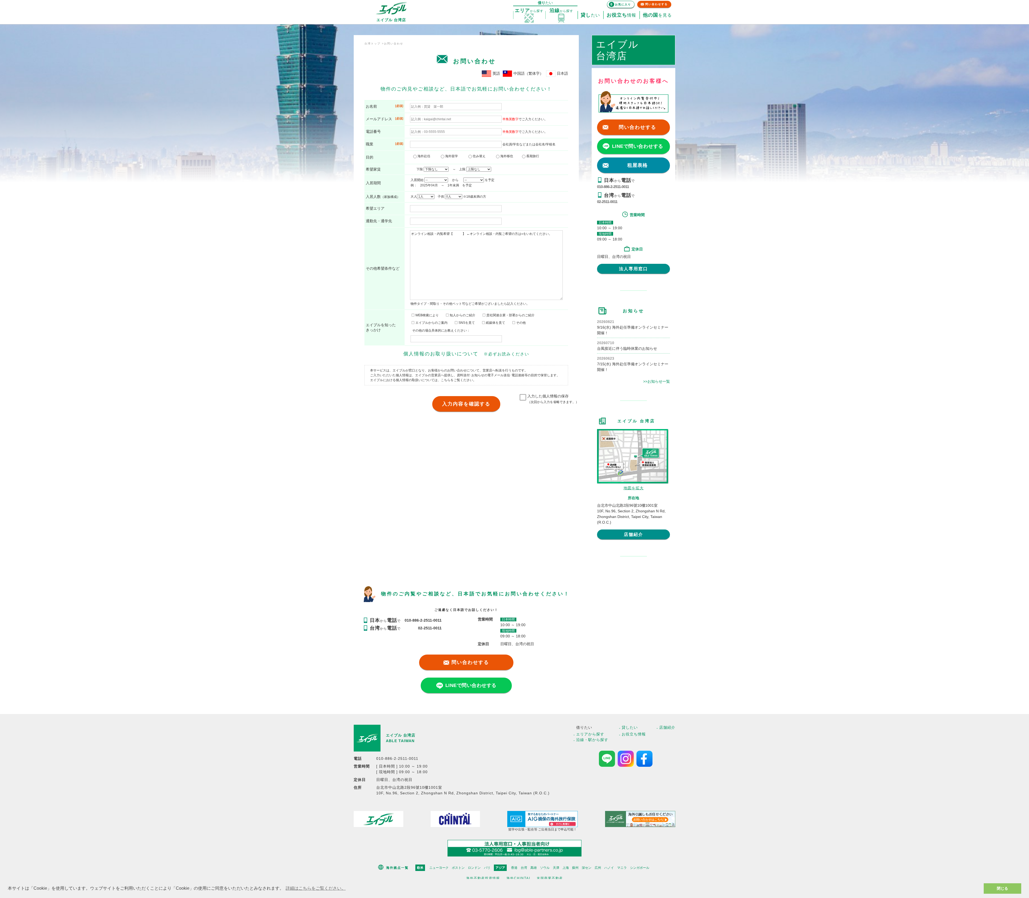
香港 (514, 868)
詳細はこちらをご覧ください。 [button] (316, 888)
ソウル (545, 868)
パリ (487, 868)
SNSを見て (466, 323)
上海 (565, 868)
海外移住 (507, 156)
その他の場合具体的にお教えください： (441, 330)
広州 (598, 868)
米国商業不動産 (550, 878)
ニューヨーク (439, 868)
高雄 (533, 868)
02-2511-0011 (607, 202)
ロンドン (474, 868)
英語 (496, 73)
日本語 (562, 73)
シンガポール (639, 868)
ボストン (458, 868)
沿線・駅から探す (592, 740)
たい (590, 15)
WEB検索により (427, 315)
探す (529, 10)
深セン (586, 868)
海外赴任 (425, 156)
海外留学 (452, 156)
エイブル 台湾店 (400, 735)
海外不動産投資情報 (483, 878)
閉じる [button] (1002, 888)
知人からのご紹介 (462, 315)
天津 (556, 868)
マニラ (622, 868)
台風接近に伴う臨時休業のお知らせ (627, 348)
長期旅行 (532, 156)
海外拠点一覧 (397, 868)
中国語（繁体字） (528, 73)
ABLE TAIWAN (400, 741)
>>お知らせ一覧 (656, 381)
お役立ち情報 (634, 734)
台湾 (524, 868)
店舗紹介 (633, 534)
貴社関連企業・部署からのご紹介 (510, 315)
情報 (621, 15)
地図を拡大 (634, 488)
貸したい (630, 727)
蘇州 (575, 868)
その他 (520, 323)
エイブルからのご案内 (431, 323)
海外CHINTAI (518, 878)
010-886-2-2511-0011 (613, 187)
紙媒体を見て (495, 323)
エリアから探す (590, 734)
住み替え (480, 156)
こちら (445, 380)
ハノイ (609, 868)
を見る (657, 15)
